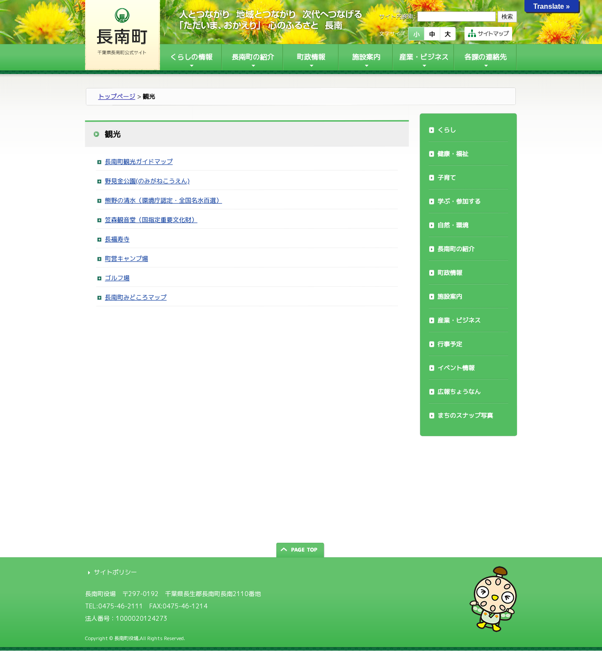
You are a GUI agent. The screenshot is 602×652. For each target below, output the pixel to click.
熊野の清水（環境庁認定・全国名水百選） (163, 200)
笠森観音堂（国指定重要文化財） (151, 219)
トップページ (116, 96)
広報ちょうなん (459, 391)
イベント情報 (456, 367)
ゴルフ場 (117, 278)
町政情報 (450, 272)
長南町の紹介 (456, 248)
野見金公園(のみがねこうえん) (147, 181)
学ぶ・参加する (459, 201)
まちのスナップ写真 (465, 415)
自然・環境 (453, 225)
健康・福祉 (453, 153)
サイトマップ (493, 33)
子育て (447, 177)
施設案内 (450, 296)
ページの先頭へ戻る (301, 550)
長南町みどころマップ (136, 297)
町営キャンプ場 (126, 258)
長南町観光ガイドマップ (139, 161)
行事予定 (450, 344)
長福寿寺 (117, 239)
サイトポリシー (115, 572)
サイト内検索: (397, 16)
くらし (447, 130)
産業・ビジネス (459, 320)
